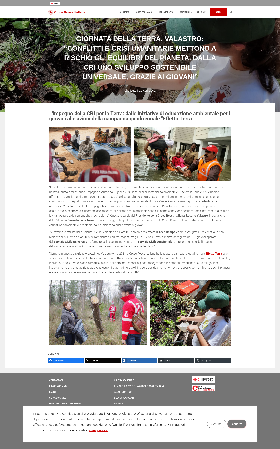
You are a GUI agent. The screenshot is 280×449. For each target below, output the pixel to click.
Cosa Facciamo (144, 12)
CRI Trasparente (124, 380)
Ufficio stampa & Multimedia (66, 403)
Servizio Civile (57, 397)
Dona (218, 12)
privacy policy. (98, 430)
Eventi (53, 392)
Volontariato (166, 12)
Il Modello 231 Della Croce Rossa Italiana (139, 386)
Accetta (237, 424)
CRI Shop (201, 12)
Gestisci (216, 424)
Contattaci (56, 380)
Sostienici (185, 12)
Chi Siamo (124, 12)
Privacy (118, 403)
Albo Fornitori (123, 392)
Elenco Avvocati (124, 397)
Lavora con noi (58, 386)
